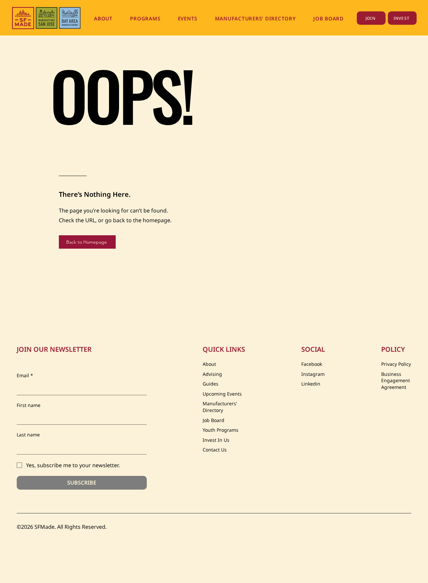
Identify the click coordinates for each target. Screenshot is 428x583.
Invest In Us (216, 440)
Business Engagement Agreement (395, 380)
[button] (103, 18)
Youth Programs (220, 430)
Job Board (213, 420)
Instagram (313, 374)
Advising (212, 374)
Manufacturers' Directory (220, 406)
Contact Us (215, 449)
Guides (210, 384)
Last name (28, 434)
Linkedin (310, 384)
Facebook (311, 364)
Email (25, 375)
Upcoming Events (222, 394)
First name (28, 405)
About (209, 364)
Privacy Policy (396, 364)
